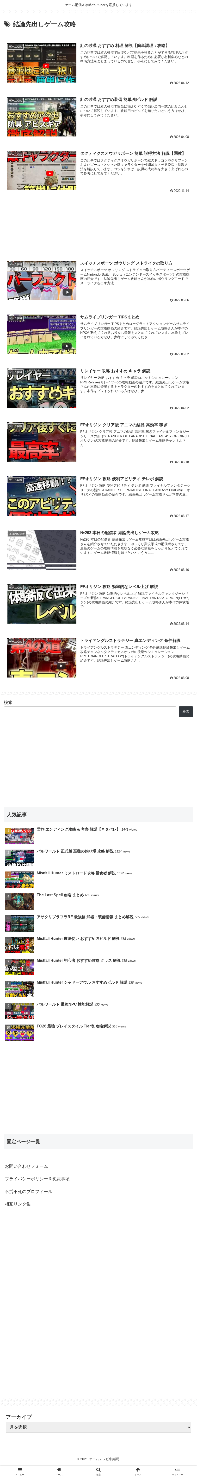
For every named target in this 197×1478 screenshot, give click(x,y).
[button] (182, 815)
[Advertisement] (98, 223)
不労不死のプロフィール (28, 1191)
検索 (8, 702)
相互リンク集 (18, 1204)
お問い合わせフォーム (26, 1166)
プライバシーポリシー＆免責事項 (37, 1178)
